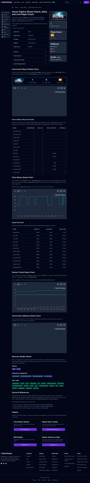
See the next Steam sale (52, 429)
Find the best (24, 444)
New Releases (43, 464)
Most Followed (43, 462)
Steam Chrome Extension (45, 2)
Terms (39, 480)
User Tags (54, 462)
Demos (28, 462)
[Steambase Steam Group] (3, 463)
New (23, 2)
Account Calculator (82, 467)
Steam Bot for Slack (82, 462)
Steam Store (49, 404)
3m (18, 88)
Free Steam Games (70, 463)
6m (18, 191)
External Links (17, 55)
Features (16, 51)
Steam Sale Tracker (70, 456)
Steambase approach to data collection (47, 399)
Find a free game (24, 429)
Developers (55, 464)
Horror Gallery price (21, 186)
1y (21, 88)
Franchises (55, 470)
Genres (54, 456)
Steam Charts (30, 467)
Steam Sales (35, 2)
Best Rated (42, 456)
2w (15, 88)
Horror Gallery (23, 7)
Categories (55, 459)
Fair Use (44, 480)
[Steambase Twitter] (6, 463)
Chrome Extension (82, 456)
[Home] (12, 7)
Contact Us (54, 480)
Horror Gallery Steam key (31, 182)
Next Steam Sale (81, 464)
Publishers (54, 467)
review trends (20, 21)
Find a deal (52, 444)
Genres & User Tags (19, 60)
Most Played (17, 2)
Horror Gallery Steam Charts (35, 7)
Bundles (29, 464)
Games (16, 7)
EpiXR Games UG (32, 39)
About (49, 480)
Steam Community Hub (46, 406)
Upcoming (28, 2)
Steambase (3, 456)
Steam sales (28, 225)
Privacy (34, 480)
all (25, 88)
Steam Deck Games (44, 470)
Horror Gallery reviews (45, 280)
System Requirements (19, 64)
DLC (28, 459)
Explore (86, 2)
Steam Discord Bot (82, 459)
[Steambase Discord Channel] (1, 463)
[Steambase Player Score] (62, 32)
